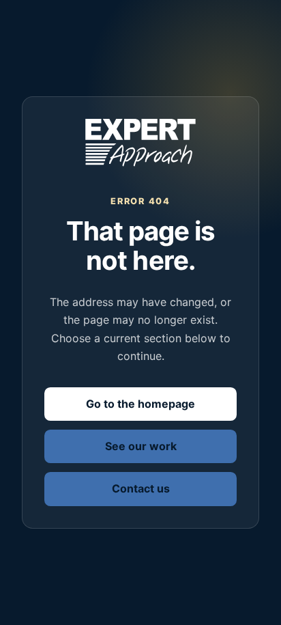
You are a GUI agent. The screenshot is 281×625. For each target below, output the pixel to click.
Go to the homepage (140, 404)
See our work (141, 446)
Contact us (141, 488)
